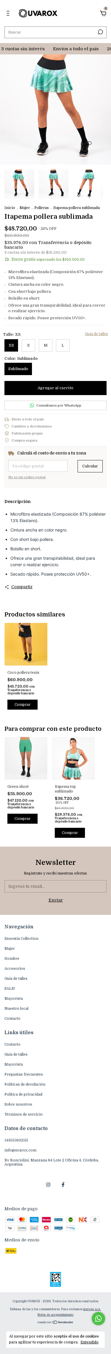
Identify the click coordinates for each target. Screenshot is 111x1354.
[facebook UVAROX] (63, 1184)
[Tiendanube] (55, 1322)
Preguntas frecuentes (23, 1074)
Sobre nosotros (18, 1104)
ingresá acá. (92, 1309)
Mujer (25, 208)
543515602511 (16, 1140)
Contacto (12, 1019)
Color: (21, 358)
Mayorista (13, 999)
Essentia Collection (21, 939)
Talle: (11, 334)
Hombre (11, 959)
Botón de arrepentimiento (55, 1314)
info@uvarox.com (20, 1150)
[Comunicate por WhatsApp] (98, 1318)
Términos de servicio (23, 1114)
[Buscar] (100, 32)
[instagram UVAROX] (48, 1184)
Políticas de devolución (24, 1084)
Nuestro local (16, 1009)
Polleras (41, 208)
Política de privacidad (23, 1094)
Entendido (90, 1342)
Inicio (9, 208)
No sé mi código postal (27, 477)
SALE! (9, 989)
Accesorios (14, 969)
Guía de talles (96, 334)
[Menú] (9, 14)
